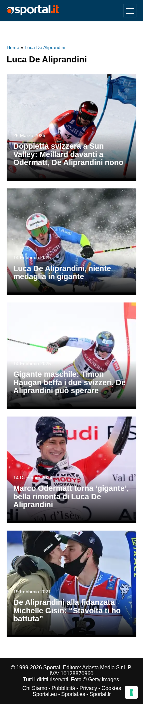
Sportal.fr (100, 694)
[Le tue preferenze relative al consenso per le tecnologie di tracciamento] (131, 692)
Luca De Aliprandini (45, 47)
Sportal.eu (45, 694)
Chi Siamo (34, 688)
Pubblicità (63, 688)
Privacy (88, 688)
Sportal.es (73, 694)
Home (13, 47)
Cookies (111, 688)
